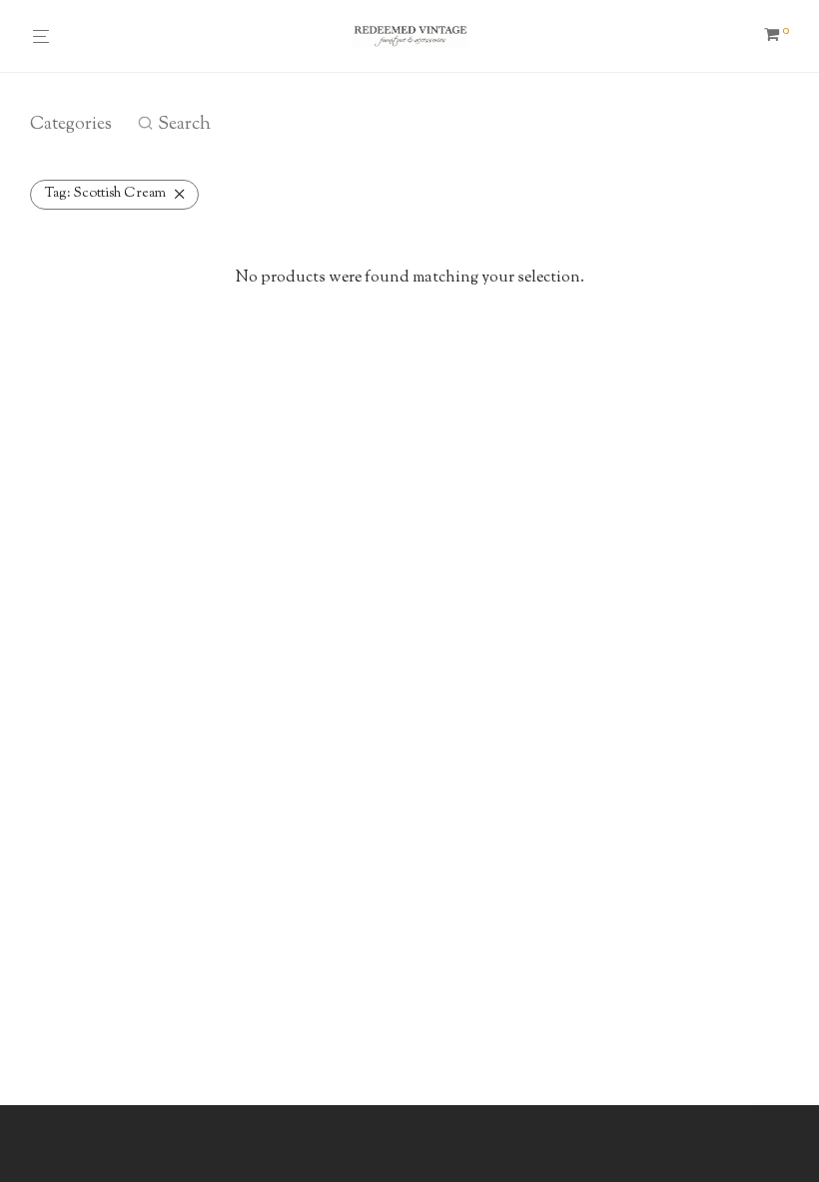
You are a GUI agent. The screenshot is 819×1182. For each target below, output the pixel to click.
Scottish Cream (105, 194)
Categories (71, 125)
